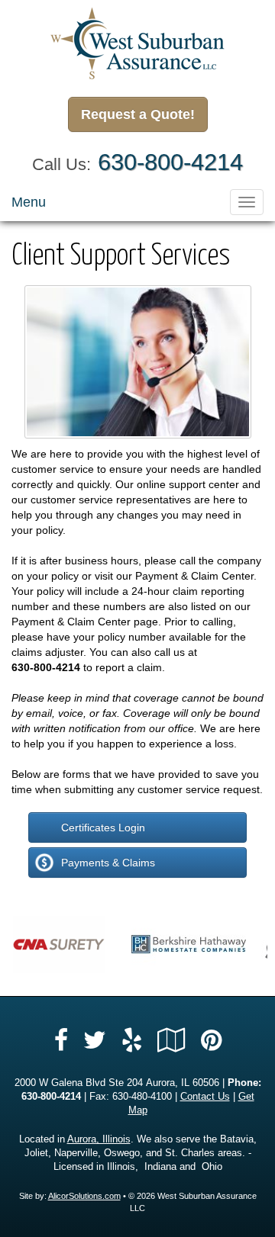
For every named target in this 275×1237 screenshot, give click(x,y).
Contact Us (205, 1096)
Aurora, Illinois (99, 1139)
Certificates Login (103, 827)
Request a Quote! (138, 114)
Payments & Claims (108, 862)
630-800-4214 (170, 162)
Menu (28, 202)
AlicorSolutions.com (84, 1195)
